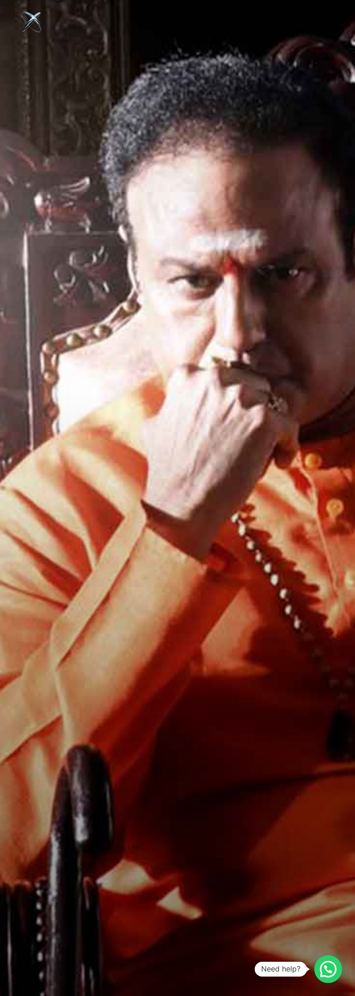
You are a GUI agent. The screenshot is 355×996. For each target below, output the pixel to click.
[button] (328, 969)
